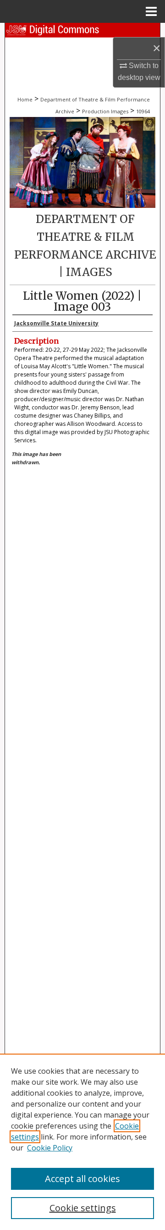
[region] (82, 1142)
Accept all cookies (82, 1178)
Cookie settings (83, 1208)
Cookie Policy (49, 1148)
